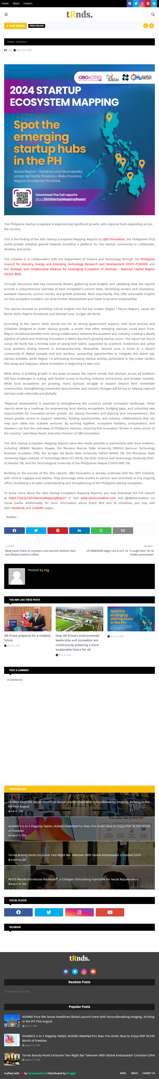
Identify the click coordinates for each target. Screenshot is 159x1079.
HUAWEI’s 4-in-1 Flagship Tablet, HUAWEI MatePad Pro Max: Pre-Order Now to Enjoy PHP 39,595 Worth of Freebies (79, 828)
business (21, 41)
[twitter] (136, 3)
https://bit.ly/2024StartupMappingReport (37, 498)
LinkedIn (38, 508)
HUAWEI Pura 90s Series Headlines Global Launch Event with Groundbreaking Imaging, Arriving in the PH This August (78, 804)
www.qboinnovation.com (98, 498)
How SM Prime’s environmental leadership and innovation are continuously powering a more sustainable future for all (77, 643)
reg (10, 50)
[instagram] (142, 3)
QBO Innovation (114, 239)
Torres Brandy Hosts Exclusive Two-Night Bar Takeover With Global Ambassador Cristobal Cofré (74, 855)
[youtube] (110, 912)
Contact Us (148, 1073)
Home (5, 3)
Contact (28, 3)
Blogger (71, 1073)
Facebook (18, 508)
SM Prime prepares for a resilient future (27, 638)
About (16, 3)
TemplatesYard (37, 1073)
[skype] (154, 3)
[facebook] (130, 3)
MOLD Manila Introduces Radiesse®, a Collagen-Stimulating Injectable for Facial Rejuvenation (73, 879)
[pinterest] (148, 3)
